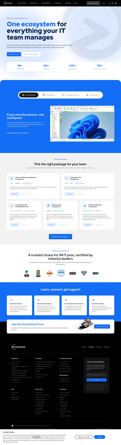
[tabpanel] (60, 124)
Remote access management (18, 375)
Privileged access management (19, 373)
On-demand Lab (40, 406)
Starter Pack (14, 364)
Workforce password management (19, 370)
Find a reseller (14, 399)
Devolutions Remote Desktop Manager (45, 362)
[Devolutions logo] (18, 347)
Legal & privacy (63, 406)
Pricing (13, 395)
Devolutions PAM (40, 369)
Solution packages (16, 362)
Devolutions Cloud (64, 378)
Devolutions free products (42, 374)
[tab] (28, 94)
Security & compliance (65, 411)
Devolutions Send (64, 362)
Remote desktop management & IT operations (20, 367)
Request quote (15, 397)
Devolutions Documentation (43, 395)
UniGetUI (38, 371)
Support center (39, 392)
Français (91, 347)
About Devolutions (64, 395)
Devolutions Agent (64, 364)
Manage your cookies (84, 437)
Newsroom (62, 413)
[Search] (109, 3)
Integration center (16, 379)
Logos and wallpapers (65, 416)
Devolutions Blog (40, 402)
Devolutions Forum (40, 397)
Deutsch (99, 347)
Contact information (65, 392)
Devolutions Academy (41, 399)
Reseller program (64, 402)
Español (107, 347)
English (83, 347)
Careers (62, 399)
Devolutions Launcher (65, 369)
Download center (93, 3)
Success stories (39, 409)
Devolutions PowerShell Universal (44, 364)
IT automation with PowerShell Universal (21, 377)
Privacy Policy (103, 388)
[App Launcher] (115, 3)
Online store (14, 392)
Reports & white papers (41, 411)
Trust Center (63, 409)
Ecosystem (62, 397)
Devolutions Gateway (65, 366)
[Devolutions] (8, 3)
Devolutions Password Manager (43, 366)
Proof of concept (15, 382)
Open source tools (64, 371)
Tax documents (63, 404)
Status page (39, 413)
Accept (100, 437)
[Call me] (112, 3)
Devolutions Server (64, 381)
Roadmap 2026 (39, 377)
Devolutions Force (40, 404)
